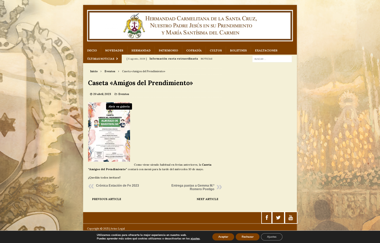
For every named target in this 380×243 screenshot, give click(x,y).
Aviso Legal (118, 228)
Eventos (123, 94)
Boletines (238, 50)
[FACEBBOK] (267, 217)
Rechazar (248, 237)
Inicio (92, 50)
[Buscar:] (272, 59)
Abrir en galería (119, 106)
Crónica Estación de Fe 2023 (117, 185)
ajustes (195, 238)
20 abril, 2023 (102, 94)
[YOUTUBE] (291, 217)
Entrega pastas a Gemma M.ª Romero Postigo (192, 187)
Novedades (114, 50)
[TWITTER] (278, 217)
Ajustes (271, 237)
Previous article (106, 199)
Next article (207, 199)
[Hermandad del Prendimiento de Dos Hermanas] (190, 25)
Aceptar (223, 237)
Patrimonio (168, 50)
